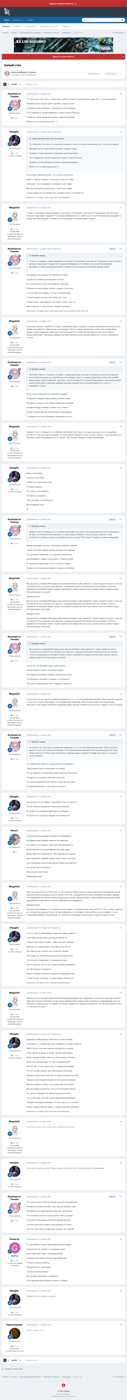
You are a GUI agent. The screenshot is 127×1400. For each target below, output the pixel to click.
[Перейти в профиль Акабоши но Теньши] (7, 73)
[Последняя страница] (20, 84)
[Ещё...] (120, 93)
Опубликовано (39, 94)
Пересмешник (14, 1324)
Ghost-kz (14, 1239)
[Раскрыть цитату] (30, 139)
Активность (18, 20)
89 (15, 852)
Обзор (6, 20)
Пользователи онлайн (49, 26)
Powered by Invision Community (63, 1396)
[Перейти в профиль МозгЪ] (14, 839)
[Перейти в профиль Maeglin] (14, 140)
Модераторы (30, 26)
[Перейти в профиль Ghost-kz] (14, 1247)
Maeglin (14, 131)
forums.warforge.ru (64, 1394)
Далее (14, 84)
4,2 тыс (15, 229)
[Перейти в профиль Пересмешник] (14, 1333)
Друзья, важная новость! (61, 3)
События (17, 26)
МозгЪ (14, 830)
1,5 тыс (16, 1346)
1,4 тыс (16, 153)
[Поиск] (122, 20)
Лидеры (65, 26)
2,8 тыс (15, 1261)
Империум (31, 75)
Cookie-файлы (64, 1391)
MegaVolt (14, 207)
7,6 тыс (16, 118)
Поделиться (95, 74)
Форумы (5, 26)
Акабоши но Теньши (26, 72)
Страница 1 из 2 (31, 84)
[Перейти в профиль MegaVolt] (14, 216)
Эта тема (113, 20)
